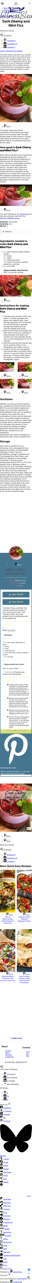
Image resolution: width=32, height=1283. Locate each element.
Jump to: (8, 232)
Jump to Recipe (6, 51)
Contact (28, 1053)
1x (8, 630)
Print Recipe (18, 51)
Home (2, 16)
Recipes (9, 16)
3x (14, 630)
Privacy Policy (8, 1052)
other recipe (25, 214)
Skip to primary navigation (14, 8)
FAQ (27, 1056)
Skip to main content (12, 10)
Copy (22, 1279)
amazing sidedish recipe (10, 218)
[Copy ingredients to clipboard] (3, 628)
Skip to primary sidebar (13, 12)
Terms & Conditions (9, 1056)
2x (11, 630)
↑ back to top (16, 1038)
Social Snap (17, 1272)
